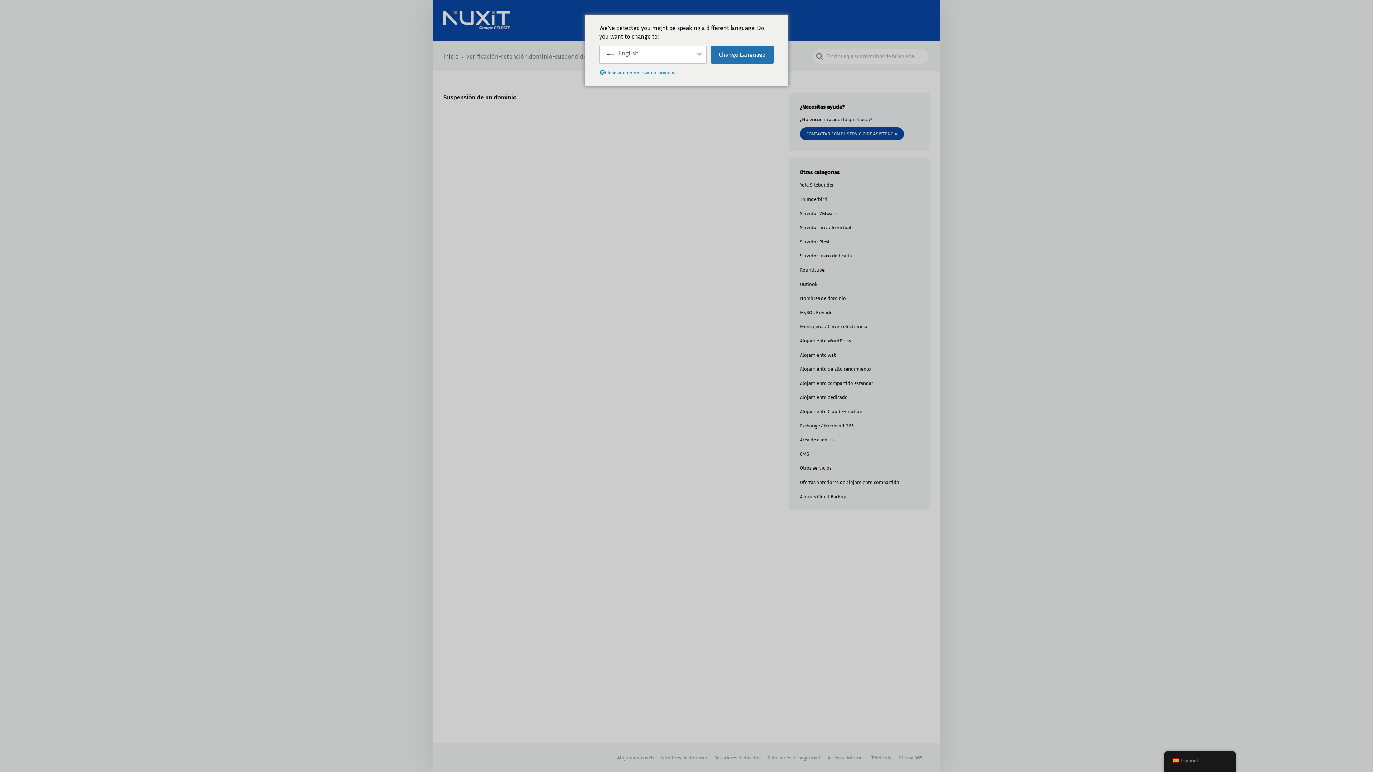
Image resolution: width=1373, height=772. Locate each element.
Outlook (808, 284)
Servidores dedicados (737, 757)
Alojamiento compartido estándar (836, 383)
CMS (804, 454)
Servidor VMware (818, 213)
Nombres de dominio (823, 298)
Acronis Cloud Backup (823, 496)
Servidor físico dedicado (826, 255)
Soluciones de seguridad (794, 757)
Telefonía (881, 757)
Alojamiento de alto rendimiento (835, 369)
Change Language (742, 54)
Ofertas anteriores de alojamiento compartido (849, 482)
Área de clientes (817, 439)
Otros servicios (816, 468)
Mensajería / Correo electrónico (833, 326)
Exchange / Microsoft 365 (827, 425)
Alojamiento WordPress (825, 340)
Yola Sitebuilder (817, 185)
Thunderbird (813, 199)
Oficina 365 (910, 757)
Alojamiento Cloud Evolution (831, 411)
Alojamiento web (818, 355)
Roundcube (812, 270)
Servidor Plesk (815, 241)
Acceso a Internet (845, 757)
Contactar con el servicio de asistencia (851, 134)
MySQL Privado (816, 312)
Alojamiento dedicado (824, 397)
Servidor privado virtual (825, 227)
